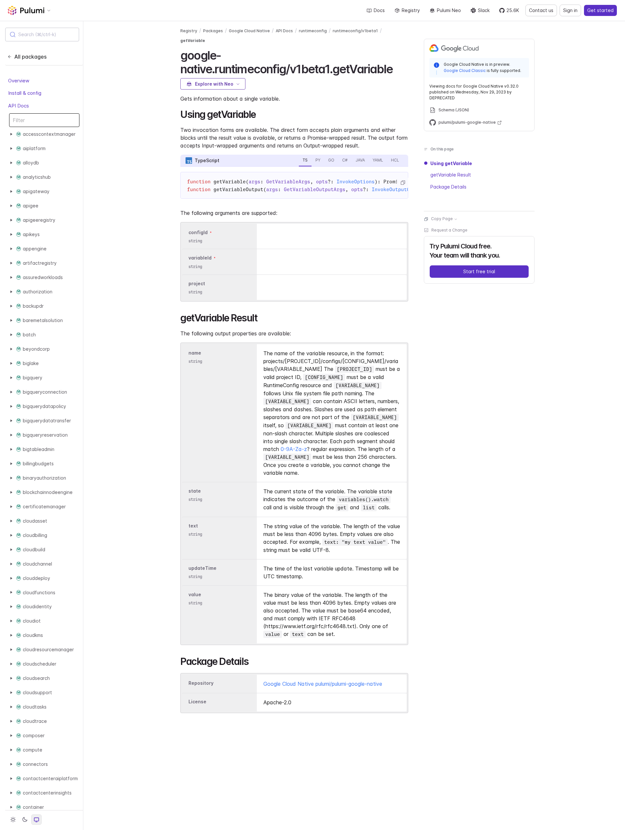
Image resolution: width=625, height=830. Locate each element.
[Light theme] (13, 819)
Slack (484, 10)
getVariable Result (450, 175)
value (194, 594)
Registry (411, 10)
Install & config (24, 93)
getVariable (192, 40)
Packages (213, 30)
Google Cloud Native (249, 30)
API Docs (18, 106)
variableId (200, 258)
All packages (30, 56)
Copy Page (442, 219)
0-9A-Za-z (294, 449)
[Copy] (403, 182)
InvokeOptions (356, 181)
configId (198, 232)
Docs (379, 10)
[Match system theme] (36, 819)
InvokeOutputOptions (399, 189)
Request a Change (449, 230)
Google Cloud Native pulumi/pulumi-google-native (322, 684)
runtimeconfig (313, 30)
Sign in (570, 10)
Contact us (541, 10)
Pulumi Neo (449, 10)
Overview (18, 80)
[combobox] (42, 34)
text (193, 525)
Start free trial (479, 271)
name (194, 353)
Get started (600, 10)
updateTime (202, 568)
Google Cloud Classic (465, 70)
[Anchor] (398, 68)
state (194, 491)
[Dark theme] (25, 819)
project (196, 283)
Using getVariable (451, 163)
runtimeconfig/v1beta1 (355, 30)
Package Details (448, 187)
